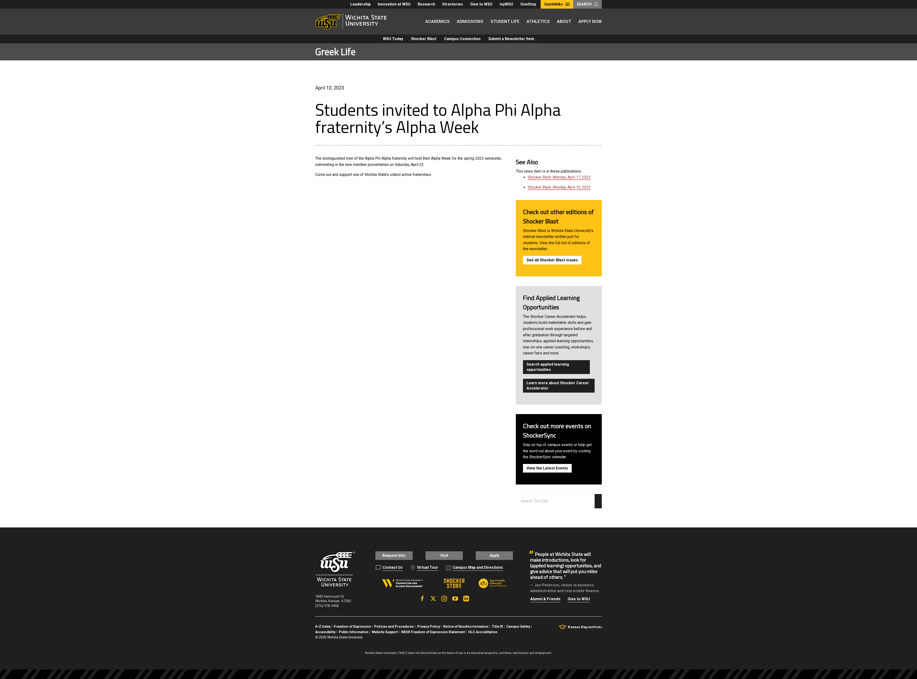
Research (426, 4)
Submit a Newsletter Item (511, 39)
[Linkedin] (466, 598)
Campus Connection (462, 39)
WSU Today (393, 39)
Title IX (497, 626)
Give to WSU (481, 4)
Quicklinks (553, 4)
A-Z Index (323, 626)
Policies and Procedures (394, 626)
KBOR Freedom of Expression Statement (433, 632)
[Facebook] (422, 598)
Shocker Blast (423, 39)
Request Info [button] (393, 555)
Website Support (385, 632)
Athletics (538, 21)
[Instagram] (444, 598)
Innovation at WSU (394, 4)
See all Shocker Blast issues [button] (552, 260)
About (564, 21)
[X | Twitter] (433, 598)
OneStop (528, 4)
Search (584, 4)
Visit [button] (444, 555)
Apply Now (590, 21)
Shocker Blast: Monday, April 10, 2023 (559, 187)
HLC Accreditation (482, 632)
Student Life (504, 21)
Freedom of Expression (352, 626)
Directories (452, 4)
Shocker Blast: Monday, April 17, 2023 (559, 177)
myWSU (506, 4)
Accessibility (325, 632)
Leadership (360, 4)
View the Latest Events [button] (547, 468)
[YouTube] (455, 598)
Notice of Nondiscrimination (465, 626)
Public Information (353, 632)
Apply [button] (494, 555)
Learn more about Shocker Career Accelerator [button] (558, 385)
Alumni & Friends (545, 599)
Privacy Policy (428, 626)
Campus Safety (518, 626)
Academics (437, 21)
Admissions (470, 21)
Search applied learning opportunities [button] (548, 367)
